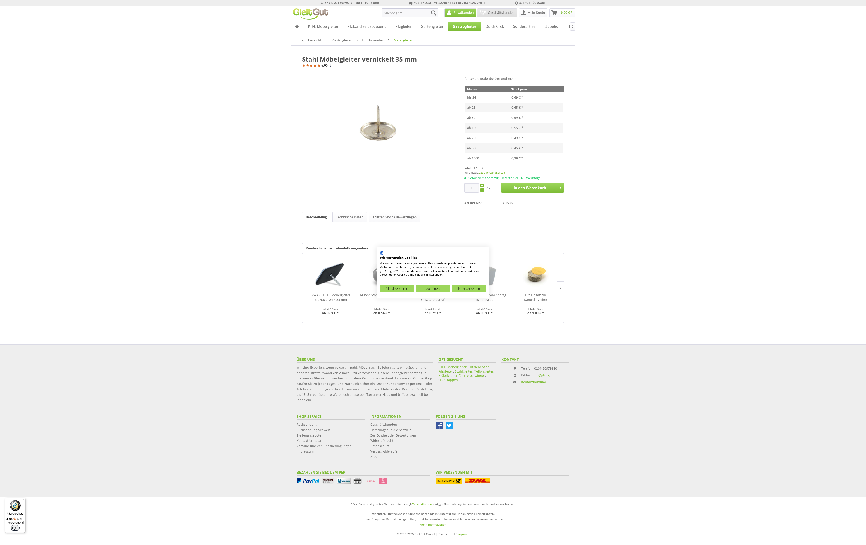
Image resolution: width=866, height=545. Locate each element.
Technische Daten (349, 217)
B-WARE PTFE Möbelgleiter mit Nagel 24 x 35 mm (330, 297)
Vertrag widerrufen (384, 451)
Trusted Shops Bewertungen (395, 217)
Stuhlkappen (448, 380)
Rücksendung (307, 424)
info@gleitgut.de (544, 375)
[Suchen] (433, 12)
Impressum (305, 451)
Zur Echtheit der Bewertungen (393, 435)
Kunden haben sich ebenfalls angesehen (337, 248)
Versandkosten (422, 504)
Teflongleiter (483, 371)
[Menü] (22, 500)
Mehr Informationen (433, 525)
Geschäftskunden (383, 424)
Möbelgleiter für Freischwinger (461, 375)
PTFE (442, 367)
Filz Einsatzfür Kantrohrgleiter (535, 297)
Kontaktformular (533, 382)
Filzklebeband (479, 367)
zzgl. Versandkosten (492, 173)
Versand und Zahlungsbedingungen (324, 446)
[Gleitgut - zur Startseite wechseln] (310, 14)
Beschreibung (316, 217)
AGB (373, 457)
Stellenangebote (309, 435)
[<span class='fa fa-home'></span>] (297, 26)
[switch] (15, 528)
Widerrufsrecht (381, 440)
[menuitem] (410, 12)
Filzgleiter (445, 371)
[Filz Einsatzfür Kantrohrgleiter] (535, 275)
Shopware (462, 534)
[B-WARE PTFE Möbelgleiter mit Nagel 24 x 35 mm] (330, 275)
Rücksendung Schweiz (313, 430)
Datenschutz (379, 446)
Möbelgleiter (457, 367)
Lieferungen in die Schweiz (390, 430)
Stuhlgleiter (463, 371)
